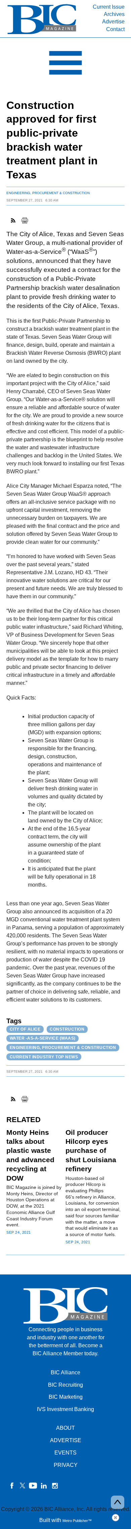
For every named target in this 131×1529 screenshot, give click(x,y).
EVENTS (65, 1453)
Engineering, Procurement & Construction (48, 193)
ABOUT (65, 1428)
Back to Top (117, 1502)
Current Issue (109, 7)
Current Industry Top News (44, 1057)
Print (24, 220)
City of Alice (25, 1029)
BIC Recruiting (65, 1385)
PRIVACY (66, 1465)
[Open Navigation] (65, 64)
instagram (54, 1485)
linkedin (44, 1485)
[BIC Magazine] (41, 33)
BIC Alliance (65, 1372)
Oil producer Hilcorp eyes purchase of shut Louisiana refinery (91, 1150)
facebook (11, 1485)
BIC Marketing (66, 1397)
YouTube (33, 1485)
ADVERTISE (65, 1440)
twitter (22, 1485)
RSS (13, 220)
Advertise (113, 21)
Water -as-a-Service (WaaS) (43, 1038)
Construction (67, 1029)
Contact (115, 29)
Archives (114, 14)
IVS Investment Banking (65, 1409)
